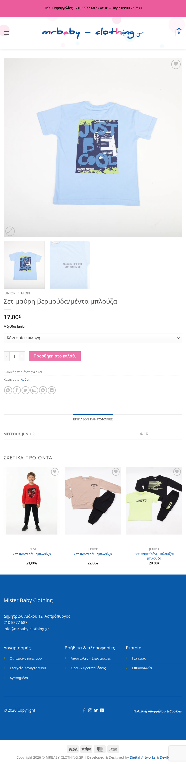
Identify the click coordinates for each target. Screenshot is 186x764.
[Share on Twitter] (26, 390)
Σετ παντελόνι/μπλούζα (32, 554)
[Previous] (13, 148)
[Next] (172, 148)
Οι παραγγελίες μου (26, 658)
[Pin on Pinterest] (43, 390)
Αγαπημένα (19, 678)
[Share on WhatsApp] (8, 390)
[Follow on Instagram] (90, 711)
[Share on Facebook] (17, 390)
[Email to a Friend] (34, 390)
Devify (165, 757)
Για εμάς (139, 658)
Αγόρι (25, 293)
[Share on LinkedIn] (52, 390)
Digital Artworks (142, 757)
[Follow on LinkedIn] (102, 711)
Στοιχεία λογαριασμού (28, 668)
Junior (10, 293)
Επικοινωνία (142, 668)
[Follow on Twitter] (96, 711)
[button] (6, 33)
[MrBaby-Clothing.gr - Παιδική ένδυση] (93, 33)
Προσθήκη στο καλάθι (55, 356)
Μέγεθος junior (15, 326)
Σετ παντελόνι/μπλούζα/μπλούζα (154, 556)
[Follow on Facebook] (84, 711)
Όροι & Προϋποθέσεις (88, 668)
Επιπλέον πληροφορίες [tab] (93, 419)
